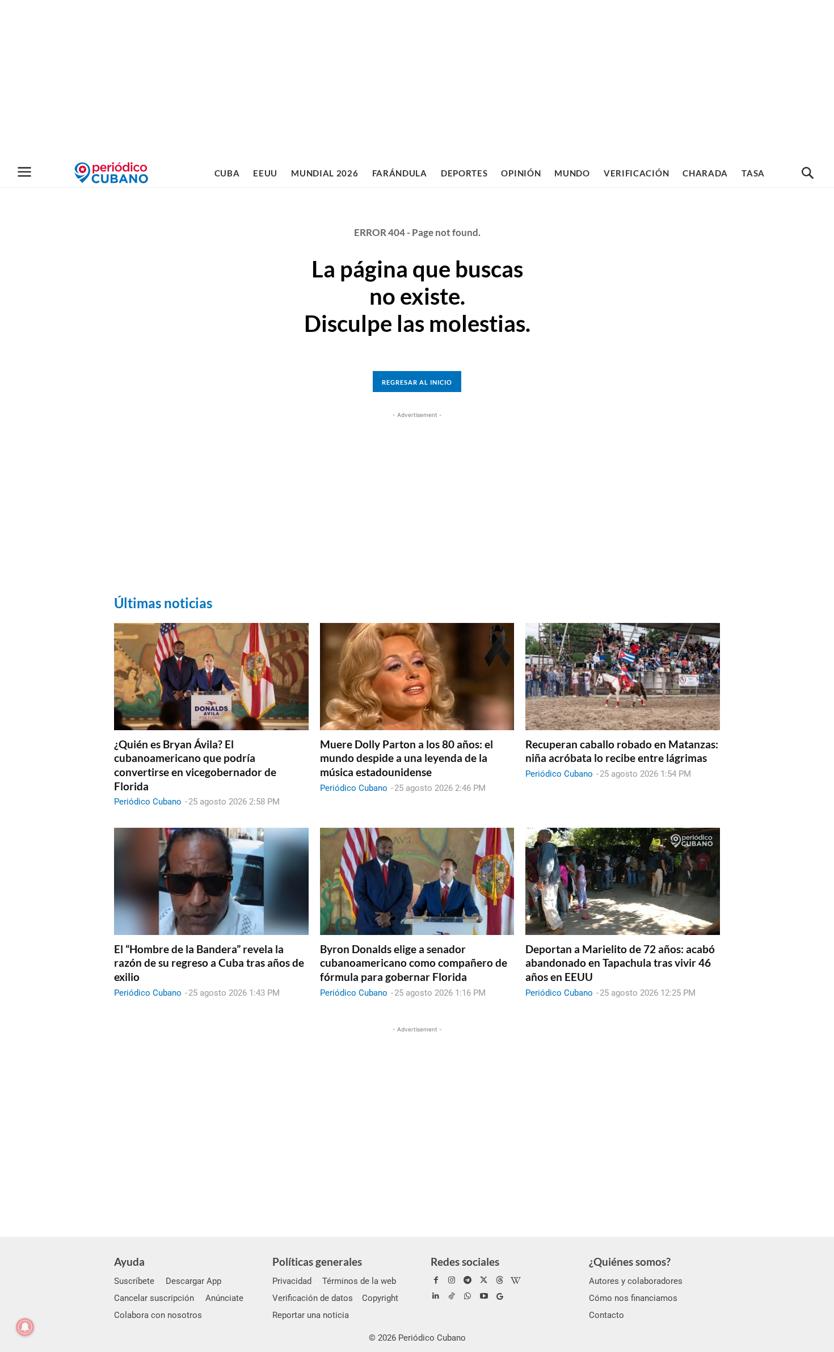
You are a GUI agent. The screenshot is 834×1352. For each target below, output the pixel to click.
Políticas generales (317, 1261)
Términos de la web (359, 1281)
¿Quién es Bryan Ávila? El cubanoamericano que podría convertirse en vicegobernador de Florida (195, 765)
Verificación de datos (312, 1298)
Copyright (380, 1298)
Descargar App (193, 1281)
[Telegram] (467, 1280)
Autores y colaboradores (636, 1281)
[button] (807, 174)
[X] (484, 1280)
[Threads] (500, 1280)
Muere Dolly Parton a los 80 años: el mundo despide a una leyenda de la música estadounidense (406, 758)
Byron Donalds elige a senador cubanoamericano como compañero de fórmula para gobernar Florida (413, 962)
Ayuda (129, 1261)
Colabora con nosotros (158, 1315)
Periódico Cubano (148, 802)
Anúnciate (224, 1298)
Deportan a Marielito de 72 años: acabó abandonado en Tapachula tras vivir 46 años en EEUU (620, 962)
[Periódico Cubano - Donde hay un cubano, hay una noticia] (111, 172)
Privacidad (291, 1281)
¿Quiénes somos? (630, 1261)
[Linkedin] (436, 1296)
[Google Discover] (500, 1296)
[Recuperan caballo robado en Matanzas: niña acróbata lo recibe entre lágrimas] (622, 676)
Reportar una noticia (310, 1315)
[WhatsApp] (467, 1296)
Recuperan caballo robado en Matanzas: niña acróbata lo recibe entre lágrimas (621, 751)
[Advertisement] (417, 79)
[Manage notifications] (25, 1327)
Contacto (606, 1315)
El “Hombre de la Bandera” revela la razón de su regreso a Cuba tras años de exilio (209, 962)
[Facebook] (436, 1280)
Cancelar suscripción (154, 1298)
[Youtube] (484, 1296)
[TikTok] (452, 1296)
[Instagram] (452, 1280)
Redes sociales (465, 1261)
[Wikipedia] (516, 1280)
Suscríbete (134, 1281)
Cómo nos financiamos (633, 1298)
